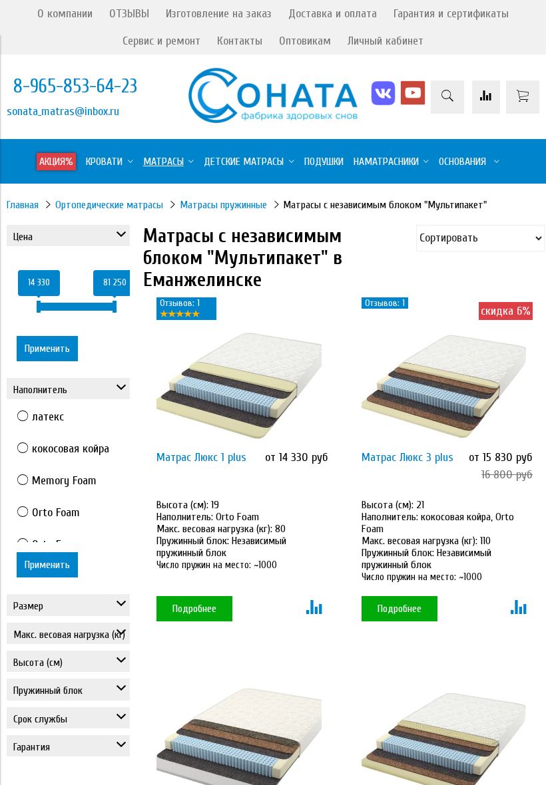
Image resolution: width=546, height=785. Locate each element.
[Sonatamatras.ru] (272, 119)
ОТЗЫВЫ (129, 14)
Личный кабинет (385, 41)
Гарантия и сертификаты (451, 14)
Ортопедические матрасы (109, 205)
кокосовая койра (70, 449)
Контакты (239, 41)
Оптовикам (305, 41)
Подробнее (194, 609)
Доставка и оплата (332, 14)
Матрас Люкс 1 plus (201, 457)
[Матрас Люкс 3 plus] (444, 386)
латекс (48, 417)
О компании (65, 14)
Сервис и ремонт (161, 41)
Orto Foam (56, 513)
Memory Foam (64, 481)
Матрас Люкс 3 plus (407, 457)
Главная (23, 205)
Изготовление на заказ (219, 14)
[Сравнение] (486, 97)
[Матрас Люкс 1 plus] (239, 386)
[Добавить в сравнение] (314, 608)
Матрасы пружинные (223, 205)
